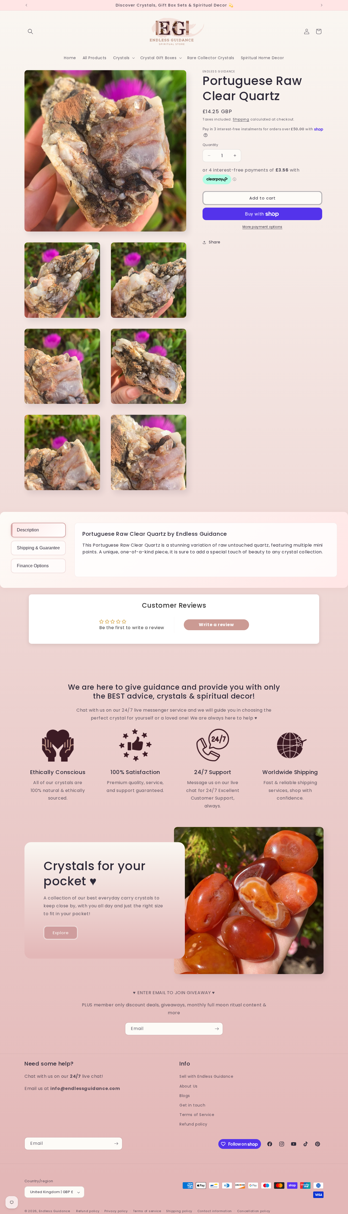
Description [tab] (28, 530)
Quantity (210, 144)
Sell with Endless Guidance (206, 1076)
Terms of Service (197, 1114)
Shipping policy (179, 1211)
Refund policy (193, 1124)
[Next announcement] (322, 5)
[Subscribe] (217, 1028)
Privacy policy (116, 1211)
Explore (61, 933)
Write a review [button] (216, 624)
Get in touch (192, 1105)
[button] (30, 31)
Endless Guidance (54, 1211)
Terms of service (147, 1211)
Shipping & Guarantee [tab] (38, 548)
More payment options (262, 227)
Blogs (184, 1095)
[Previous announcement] (26, 5)
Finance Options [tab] (33, 565)
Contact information (214, 1211)
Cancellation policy (253, 1211)
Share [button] (214, 242)
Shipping (241, 119)
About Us (188, 1086)
